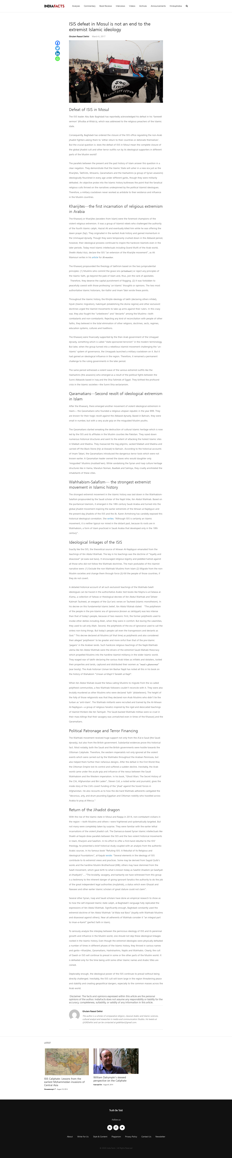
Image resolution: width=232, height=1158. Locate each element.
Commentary (89, 6)
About (70, 1136)
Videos (132, 6)
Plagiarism (116, 1136)
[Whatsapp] (57, 58)
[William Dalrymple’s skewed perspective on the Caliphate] (116, 1061)
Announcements (158, 6)
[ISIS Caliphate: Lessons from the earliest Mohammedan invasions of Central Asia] (66, 1061)
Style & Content (100, 1136)
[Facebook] (57, 43)
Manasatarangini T (50, 1089)
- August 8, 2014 (107, 1085)
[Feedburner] (109, 1127)
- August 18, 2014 (62, 1089)
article (95, 257)
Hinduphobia (176, 6)
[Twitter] (57, 48)
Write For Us (82, 1136)
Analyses (76, 6)
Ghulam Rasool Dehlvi (79, 36)
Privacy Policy (131, 1136)
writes (110, 518)
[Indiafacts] (54, 6)
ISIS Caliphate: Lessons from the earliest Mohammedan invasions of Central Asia (64, 1082)
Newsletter (160, 1136)
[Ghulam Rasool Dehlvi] (74, 1019)
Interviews (120, 6)
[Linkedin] (57, 53)
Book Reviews (105, 6)
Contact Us (146, 1136)
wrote (109, 855)
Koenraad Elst (97, 1085)
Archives (143, 6)
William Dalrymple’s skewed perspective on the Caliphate (109, 1079)
